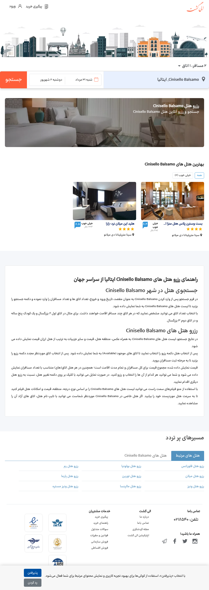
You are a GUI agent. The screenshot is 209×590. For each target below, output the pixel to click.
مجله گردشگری (140, 529)
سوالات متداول (99, 529)
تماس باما (143, 523)
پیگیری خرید (101, 517)
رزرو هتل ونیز (195, 486)
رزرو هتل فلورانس (192, 466)
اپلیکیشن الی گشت (138, 536)
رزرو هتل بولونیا (131, 466)
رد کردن (32, 582)
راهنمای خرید (100, 523)
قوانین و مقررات (99, 536)
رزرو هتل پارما (69, 476)
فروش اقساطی (99, 548)
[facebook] (174, 541)
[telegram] (164, 541)
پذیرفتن (33, 573)
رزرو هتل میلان (194, 476)
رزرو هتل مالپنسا (130, 486)
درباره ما (144, 517)
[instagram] (194, 541)
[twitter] (184, 541)
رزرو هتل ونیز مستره (65, 486)
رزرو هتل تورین (131, 476)
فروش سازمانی (99, 542)
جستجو (13, 80)
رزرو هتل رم (71, 466)
